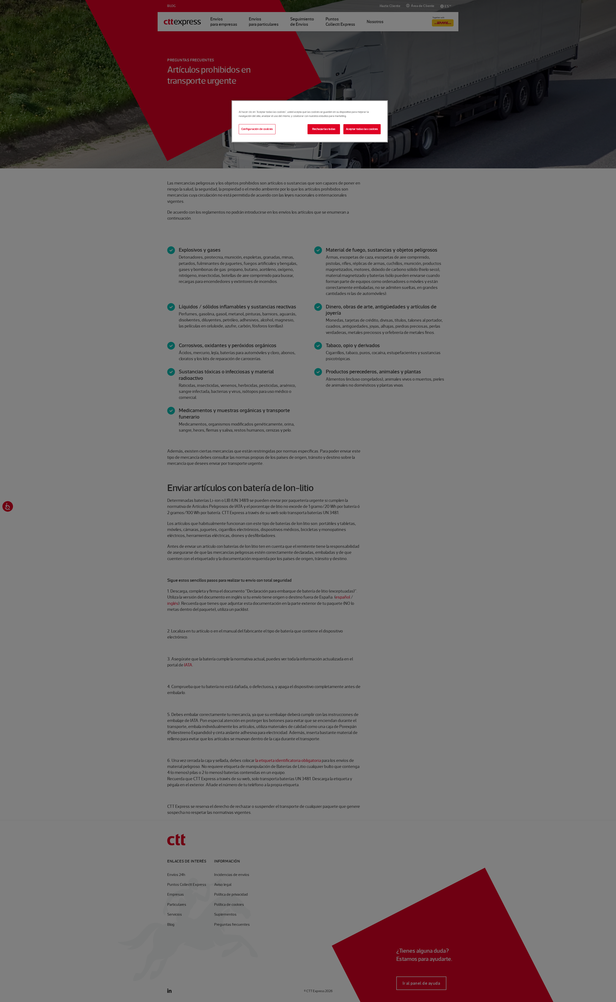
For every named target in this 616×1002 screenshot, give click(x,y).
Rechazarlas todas (323, 129)
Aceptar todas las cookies (362, 129)
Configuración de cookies (257, 129)
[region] (309, 121)
